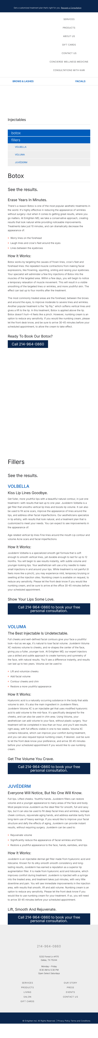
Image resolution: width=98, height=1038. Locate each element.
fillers (15, 140)
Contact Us (69, 53)
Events (70, 992)
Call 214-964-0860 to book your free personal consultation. (49, 609)
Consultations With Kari (69, 70)
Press (70, 987)
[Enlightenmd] (20, 44)
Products (69, 27)
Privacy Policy (63, 1021)
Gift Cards (69, 44)
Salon (27, 997)
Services (69, 19)
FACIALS (80, 81)
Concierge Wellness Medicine (69, 61)
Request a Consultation (71, 8)
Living (27, 992)
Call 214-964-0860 (28, 344)
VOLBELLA (20, 147)
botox (16, 133)
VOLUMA (20, 154)
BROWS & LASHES (23, 81)
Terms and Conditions (80, 1021)
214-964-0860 (49, 946)
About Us (69, 36)
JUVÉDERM (21, 162)
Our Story (70, 983)
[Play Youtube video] (49, 423)
